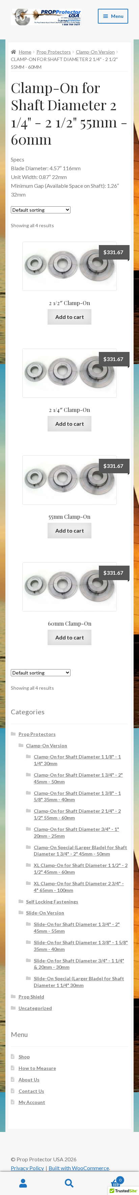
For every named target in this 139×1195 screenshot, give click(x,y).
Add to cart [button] (69, 316)
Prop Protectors (53, 52)
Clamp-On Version (95, 52)
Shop (24, 1056)
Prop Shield (31, 996)
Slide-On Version (45, 913)
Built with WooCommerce (79, 1168)
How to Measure (37, 1068)
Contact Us (31, 1091)
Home (25, 52)
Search (69, 1183)
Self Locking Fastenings (52, 901)
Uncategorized (35, 1008)
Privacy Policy (27, 1168)
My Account (32, 1102)
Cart (107, 1178)
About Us (29, 1079)
